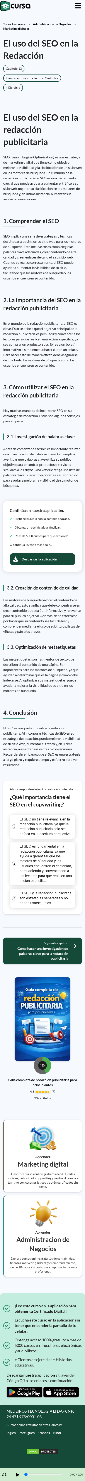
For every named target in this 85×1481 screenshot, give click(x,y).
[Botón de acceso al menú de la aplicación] (78, 6)
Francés (43, 1433)
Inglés (11, 1433)
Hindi (57, 1433)
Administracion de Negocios (52, 24)
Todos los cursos (14, 24)
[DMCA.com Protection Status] (42, 1452)
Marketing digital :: (16, 28)
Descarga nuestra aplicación (31, 1375)
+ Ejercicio (13, 87)
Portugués (27, 1433)
